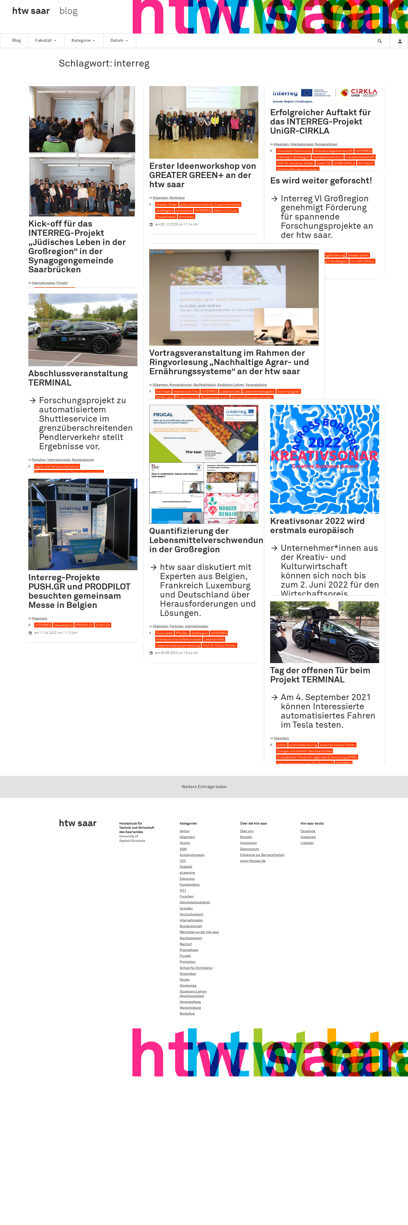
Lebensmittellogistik (259, 391)
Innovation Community (294, 151)
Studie (185, 979)
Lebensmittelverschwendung (178, 645)
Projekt (62, 283)
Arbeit (281, 745)
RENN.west (164, 397)
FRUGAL (182, 633)
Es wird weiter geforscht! (321, 181)
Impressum (248, 843)
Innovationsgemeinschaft (333, 151)
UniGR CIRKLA (344, 163)
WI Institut (366, 163)
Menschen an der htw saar (199, 932)
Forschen (39, 459)
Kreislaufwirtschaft (360, 157)
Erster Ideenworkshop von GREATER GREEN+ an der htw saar (202, 175)
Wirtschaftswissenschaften (252, 397)
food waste (164, 633)
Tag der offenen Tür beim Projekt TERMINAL (320, 675)
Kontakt (246, 837)
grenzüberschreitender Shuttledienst (305, 763)
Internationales (43, 283)
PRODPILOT (84, 625)
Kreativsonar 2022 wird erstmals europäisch (317, 526)
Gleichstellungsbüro (195, 902)
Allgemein (160, 197)
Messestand (63, 625)
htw (44, 11)
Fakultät (43, 40)
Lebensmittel (230, 391)
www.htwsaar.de (253, 861)
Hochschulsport (191, 914)
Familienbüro (190, 884)
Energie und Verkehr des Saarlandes (304, 751)
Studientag (188, 985)
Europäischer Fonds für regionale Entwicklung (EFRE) (317, 757)
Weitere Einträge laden (204, 787)
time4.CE (324, 163)
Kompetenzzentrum (328, 157)
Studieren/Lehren (230, 384)
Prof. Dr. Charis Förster (219, 645)
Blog (16, 40)
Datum (116, 40)
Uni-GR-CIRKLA (362, 261)
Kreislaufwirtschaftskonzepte (178, 639)
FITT (183, 890)
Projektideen (166, 217)
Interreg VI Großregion (293, 157)
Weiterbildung (190, 1007)
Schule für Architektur (196, 968)
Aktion (185, 831)
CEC (183, 861)
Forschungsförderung (329, 255)
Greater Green (166, 204)
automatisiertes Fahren (337, 745)
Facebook (308, 831)
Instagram (308, 837)
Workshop (177, 197)
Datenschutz (249, 849)
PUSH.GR (103, 625)
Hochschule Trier (186, 391)
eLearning (187, 872)
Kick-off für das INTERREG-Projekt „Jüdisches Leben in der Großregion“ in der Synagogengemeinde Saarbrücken (77, 247)
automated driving (303, 745)
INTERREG (203, 210)
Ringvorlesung (187, 397)
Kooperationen (326, 144)
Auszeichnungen (192, 855)
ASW (183, 849)
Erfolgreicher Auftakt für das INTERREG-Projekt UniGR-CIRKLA (320, 122)
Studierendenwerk (215, 397)
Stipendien (188, 974)
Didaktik (186, 866)
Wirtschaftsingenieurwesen (297, 169)
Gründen (186, 908)
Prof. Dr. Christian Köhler (295, 163)
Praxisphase (189, 950)
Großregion (164, 210)
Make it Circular (226, 210)
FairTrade (163, 391)
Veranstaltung (256, 384)
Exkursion (187, 878)
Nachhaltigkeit (204, 384)
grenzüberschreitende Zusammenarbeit (210, 204)
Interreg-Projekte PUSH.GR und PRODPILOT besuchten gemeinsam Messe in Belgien (79, 591)
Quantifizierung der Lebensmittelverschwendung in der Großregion (208, 540)
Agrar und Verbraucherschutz (57, 466)
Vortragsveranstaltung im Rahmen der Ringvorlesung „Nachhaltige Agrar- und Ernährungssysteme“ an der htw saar (229, 362)
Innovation (184, 210)
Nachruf (186, 944)
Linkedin (307, 843)
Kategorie (81, 40)
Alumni (185, 843)
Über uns (246, 831)
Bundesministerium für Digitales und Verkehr (69, 472)
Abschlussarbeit (192, 996)
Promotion (188, 961)
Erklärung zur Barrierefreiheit (262, 855)
